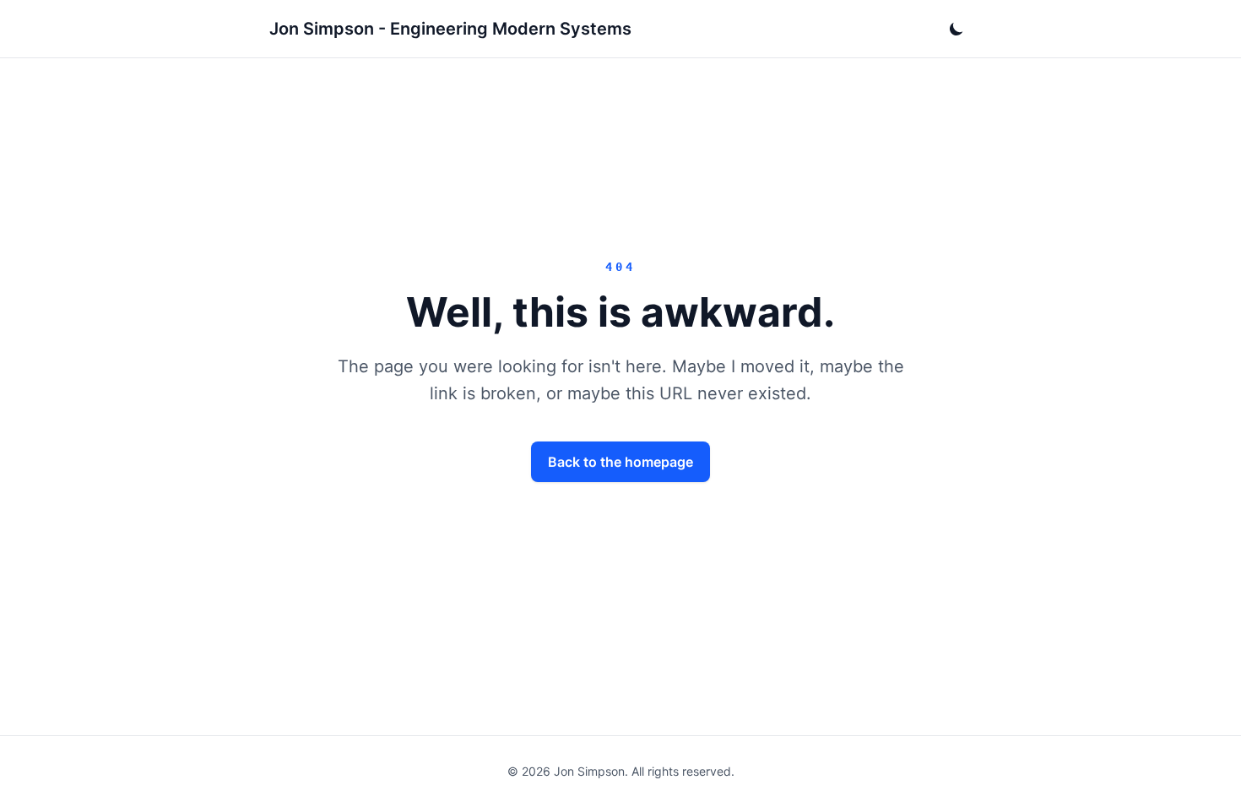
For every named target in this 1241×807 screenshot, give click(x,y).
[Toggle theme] (956, 29)
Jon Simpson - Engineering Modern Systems (450, 29)
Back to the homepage (620, 461)
